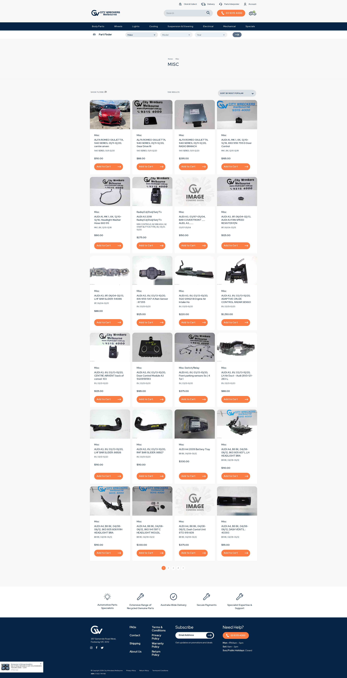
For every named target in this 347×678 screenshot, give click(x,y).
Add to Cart (104, 166)
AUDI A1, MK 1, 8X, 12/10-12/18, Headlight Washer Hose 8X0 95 (107, 220)
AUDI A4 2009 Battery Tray (194, 449)
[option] (107, 602)
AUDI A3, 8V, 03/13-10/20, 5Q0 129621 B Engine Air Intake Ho (193, 299)
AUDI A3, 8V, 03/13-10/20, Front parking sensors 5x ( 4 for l (194, 375)
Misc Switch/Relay (189, 367)
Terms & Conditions (159, 628)
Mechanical (229, 26)
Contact (135, 635)
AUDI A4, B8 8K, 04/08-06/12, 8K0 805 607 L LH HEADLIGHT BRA (235, 452)
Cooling (153, 26)
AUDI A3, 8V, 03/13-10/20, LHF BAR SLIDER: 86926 (108, 451)
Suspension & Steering (180, 26)
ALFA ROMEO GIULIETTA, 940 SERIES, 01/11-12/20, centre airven (109, 143)
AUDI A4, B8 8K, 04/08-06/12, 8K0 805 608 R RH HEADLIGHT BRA (108, 529)
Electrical (208, 26)
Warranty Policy (158, 645)
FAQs (133, 627)
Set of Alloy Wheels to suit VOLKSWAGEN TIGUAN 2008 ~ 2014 (26, 667)
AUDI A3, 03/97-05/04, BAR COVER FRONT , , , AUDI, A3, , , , (192, 220)
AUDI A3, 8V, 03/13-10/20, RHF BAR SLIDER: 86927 (151, 451)
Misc (96, 135)
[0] (250, 16)
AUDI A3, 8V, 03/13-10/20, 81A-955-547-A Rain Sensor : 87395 (152, 299)
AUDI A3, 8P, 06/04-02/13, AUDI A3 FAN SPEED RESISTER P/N (236, 220)
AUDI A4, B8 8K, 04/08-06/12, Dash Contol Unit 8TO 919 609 (192, 529)
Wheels (118, 26)
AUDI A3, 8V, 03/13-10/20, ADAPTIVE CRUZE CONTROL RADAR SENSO (236, 299)
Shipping (135, 643)
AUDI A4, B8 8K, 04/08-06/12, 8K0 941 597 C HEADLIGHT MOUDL (150, 529)
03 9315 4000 (238, 635)
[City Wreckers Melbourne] (105, 12)
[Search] (208, 13)
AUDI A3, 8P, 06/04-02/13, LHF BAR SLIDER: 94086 (109, 297)
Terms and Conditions (160, 670)
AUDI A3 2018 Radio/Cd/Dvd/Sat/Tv (149, 218)
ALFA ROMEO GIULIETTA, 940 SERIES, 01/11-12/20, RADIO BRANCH (193, 143)
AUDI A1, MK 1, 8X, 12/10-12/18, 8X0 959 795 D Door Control (236, 143)
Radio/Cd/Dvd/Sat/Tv (149, 211)
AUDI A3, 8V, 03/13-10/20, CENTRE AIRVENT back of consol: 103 (109, 375)
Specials (250, 26)
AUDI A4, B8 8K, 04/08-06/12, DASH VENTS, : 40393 (234, 529)
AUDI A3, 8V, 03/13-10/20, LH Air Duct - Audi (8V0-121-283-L (237, 375)
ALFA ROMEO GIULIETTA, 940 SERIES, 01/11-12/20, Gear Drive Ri (151, 143)
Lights (135, 26)
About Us (136, 651)
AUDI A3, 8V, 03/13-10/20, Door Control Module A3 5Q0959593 (151, 375)
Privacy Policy (156, 637)
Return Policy (156, 653)
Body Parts (98, 26)
